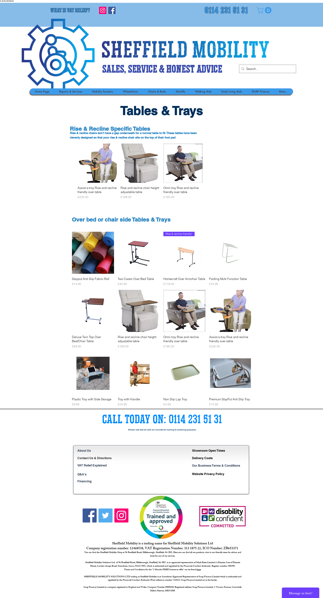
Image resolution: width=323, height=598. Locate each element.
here (199, 570)
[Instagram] (102, 10)
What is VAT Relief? (70, 10)
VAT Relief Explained (92, 465)
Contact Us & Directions (94, 458)
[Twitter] (106, 515)
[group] (161, 171)
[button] (265, 10)
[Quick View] (97, 163)
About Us (84, 450)
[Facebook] (112, 10)
